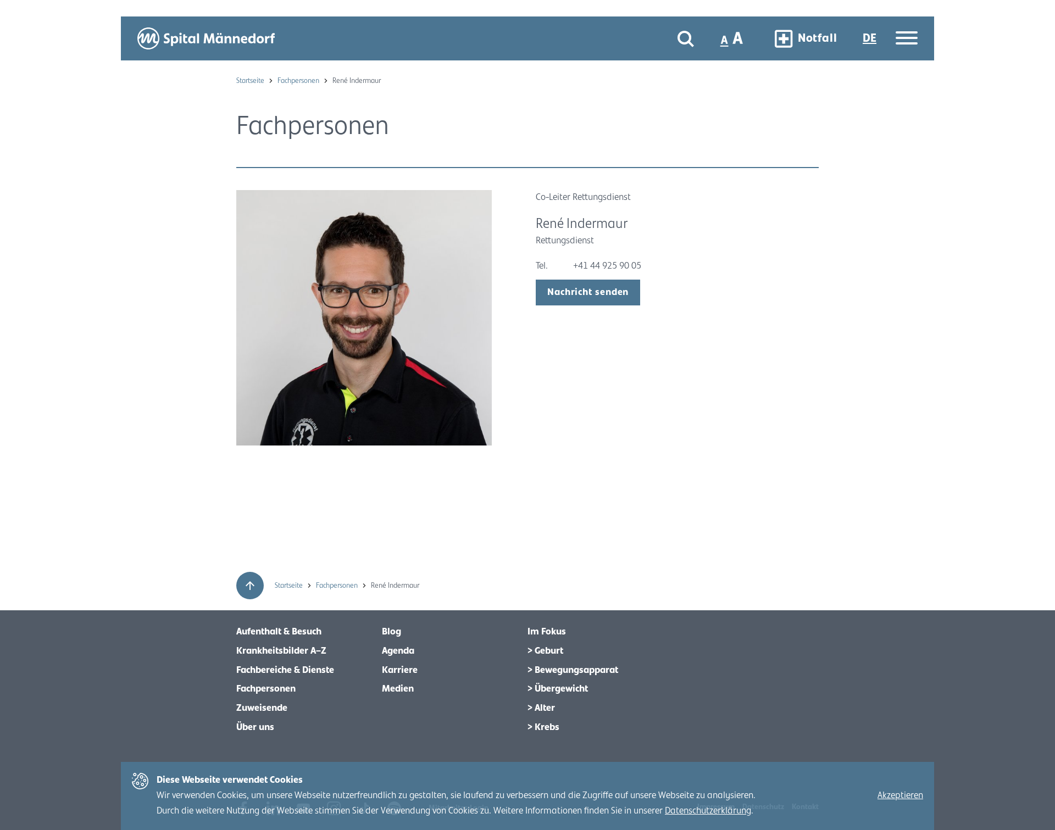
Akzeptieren (900, 795)
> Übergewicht (558, 689)
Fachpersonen (299, 81)
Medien (398, 689)
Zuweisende (261, 708)
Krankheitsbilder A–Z (281, 651)
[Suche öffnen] (685, 39)
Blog (391, 632)
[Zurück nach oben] (250, 585)
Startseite (251, 81)
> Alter (541, 708)
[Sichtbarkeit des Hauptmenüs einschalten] (907, 38)
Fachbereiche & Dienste (285, 670)
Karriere (400, 670)
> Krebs (543, 727)
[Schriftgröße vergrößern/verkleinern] (733, 38)
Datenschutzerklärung (708, 811)
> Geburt (545, 651)
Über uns (255, 727)
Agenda (398, 651)
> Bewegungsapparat (573, 670)
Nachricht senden (588, 292)
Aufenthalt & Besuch (278, 632)
